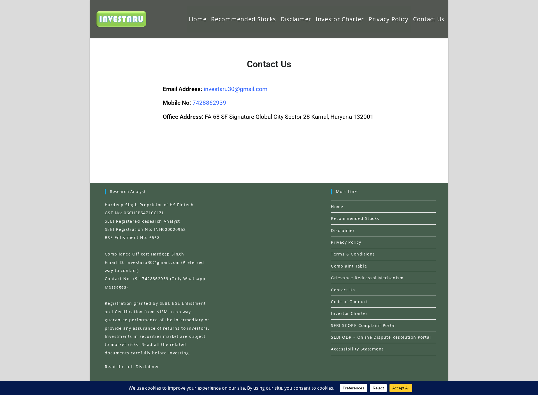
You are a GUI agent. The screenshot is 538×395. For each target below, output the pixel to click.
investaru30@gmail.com (153, 262)
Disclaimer (343, 230)
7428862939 (209, 102)
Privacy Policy (346, 242)
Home (337, 206)
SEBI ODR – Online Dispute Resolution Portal (381, 337)
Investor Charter (349, 313)
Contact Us (343, 289)
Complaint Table (349, 266)
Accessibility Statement (357, 349)
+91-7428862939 (151, 278)
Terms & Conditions (353, 254)
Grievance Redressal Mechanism (367, 277)
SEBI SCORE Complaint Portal (363, 325)
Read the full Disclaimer (132, 366)
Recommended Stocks (355, 218)
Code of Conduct (349, 301)
